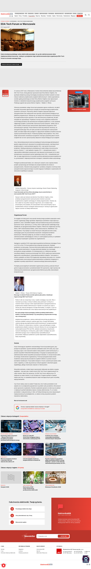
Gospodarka (31, 16)
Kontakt (2, 549)
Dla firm (80, 16)
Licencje (21, 551)
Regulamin (21, 549)
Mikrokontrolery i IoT (59, 13)
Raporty (38, 16)
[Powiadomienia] (3, 565)
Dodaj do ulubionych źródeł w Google (10, 64)
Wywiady (43, 16)
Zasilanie (37, 13)
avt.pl (85, 553)
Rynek (16, 16)
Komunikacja (51, 13)
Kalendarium (67, 16)
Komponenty (30, 13)
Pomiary (74, 13)
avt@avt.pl (87, 551)
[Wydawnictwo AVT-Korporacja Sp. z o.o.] (59, 552)
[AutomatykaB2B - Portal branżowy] (7, 14)
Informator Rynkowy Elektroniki (8, 552)
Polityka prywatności (23, 552)
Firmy (20, 16)
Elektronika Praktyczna (42, 552)
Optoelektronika (68, 13)
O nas (2, 551)
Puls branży (59, 16)
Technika (49, 16)
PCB (26, 13)
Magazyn (73, 16)
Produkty (25, 16)
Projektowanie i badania (83, 13)
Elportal (38, 551)
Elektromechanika (43, 13)
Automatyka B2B (40, 549)
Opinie (54, 16)
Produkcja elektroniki (19, 13)
